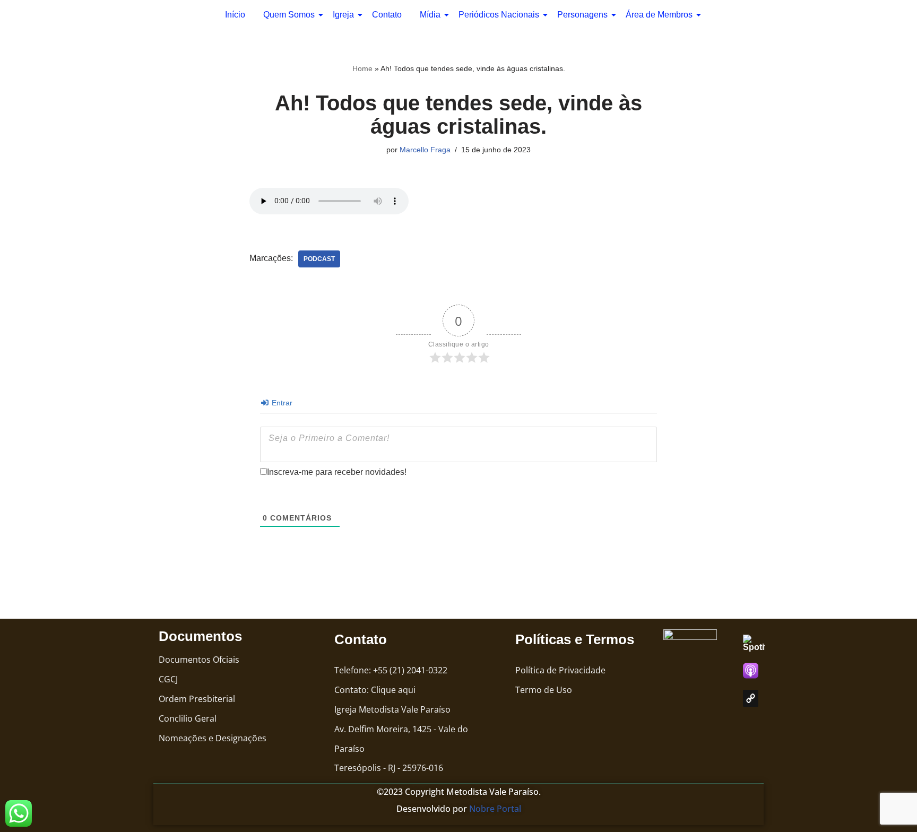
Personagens (582, 14)
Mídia (430, 14)
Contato (387, 14)
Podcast (319, 259)
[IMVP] (750, 698)
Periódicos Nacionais (498, 14)
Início (235, 14)
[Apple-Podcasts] (750, 670)
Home (362, 68)
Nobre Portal (495, 808)
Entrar (281, 402)
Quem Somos (289, 14)
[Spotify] (759, 643)
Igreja (343, 14)
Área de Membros (659, 14)
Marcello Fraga (425, 149)
